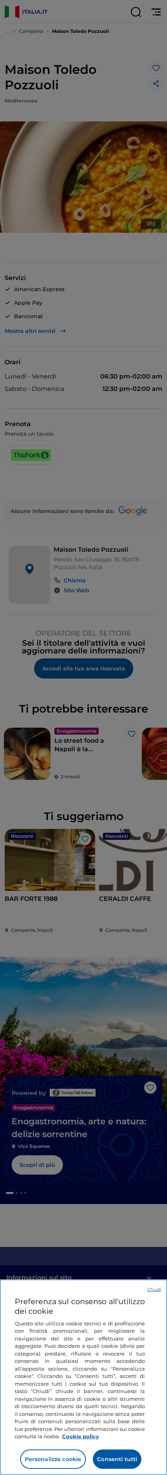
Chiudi (154, 1289)
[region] (83, 1377)
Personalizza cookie (53, 1459)
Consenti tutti (117, 1459)
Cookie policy (80, 1436)
